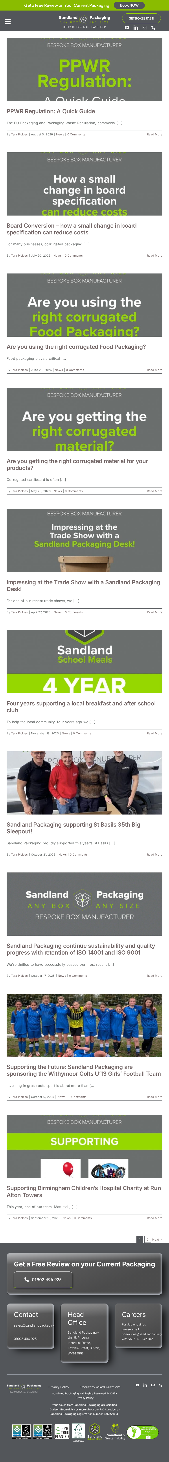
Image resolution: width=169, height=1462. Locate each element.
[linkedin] (136, 27)
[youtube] (127, 27)
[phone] (153, 27)
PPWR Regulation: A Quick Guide (51, 111)
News (60, 134)
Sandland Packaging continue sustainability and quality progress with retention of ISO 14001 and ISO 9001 (81, 949)
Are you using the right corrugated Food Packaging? (76, 346)
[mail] (145, 27)
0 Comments (76, 134)
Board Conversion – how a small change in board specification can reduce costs (72, 229)
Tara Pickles (19, 134)
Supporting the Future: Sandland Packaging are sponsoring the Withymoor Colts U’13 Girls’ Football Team (84, 1070)
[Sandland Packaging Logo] (84, 16)
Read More (154, 134)
